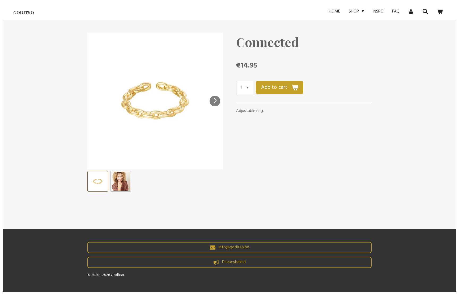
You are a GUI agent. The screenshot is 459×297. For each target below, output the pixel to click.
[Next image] (215, 101)
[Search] (425, 11)
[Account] (411, 11)
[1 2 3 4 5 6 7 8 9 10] (244, 87)
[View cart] (440, 11)
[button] (97, 181)
